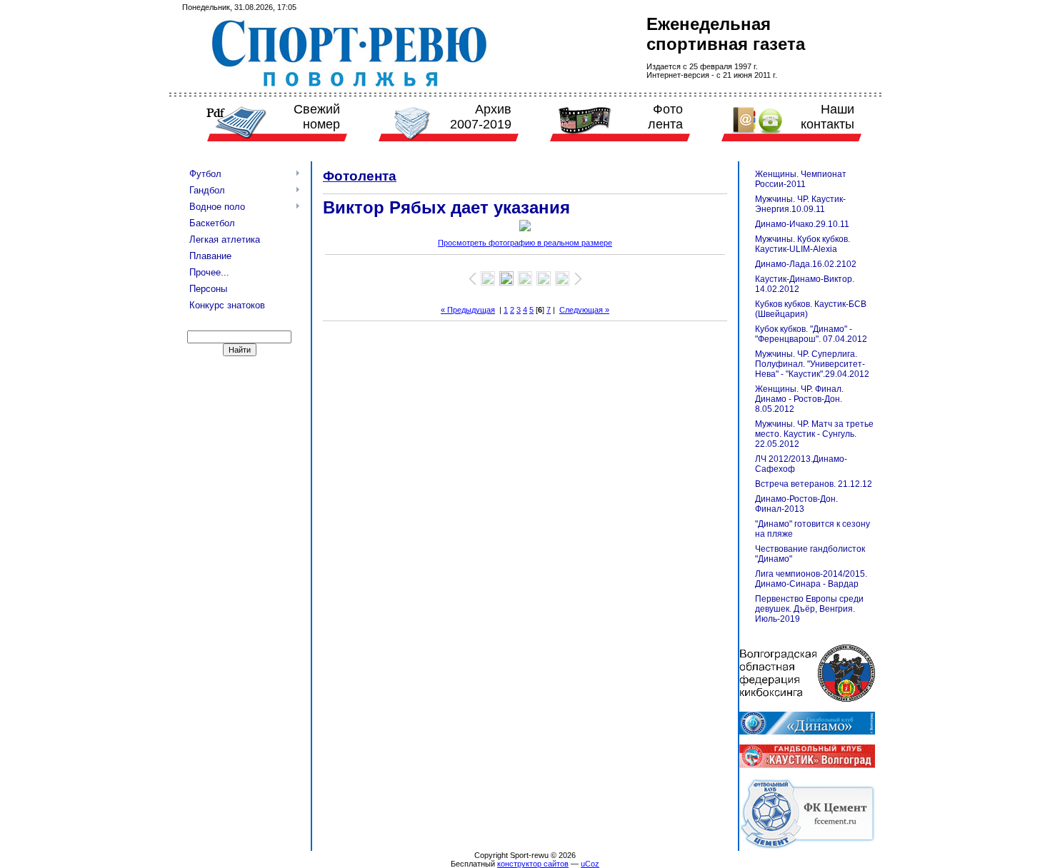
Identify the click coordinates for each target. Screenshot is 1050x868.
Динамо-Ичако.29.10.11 (802, 224)
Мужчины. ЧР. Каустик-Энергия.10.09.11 (800, 204)
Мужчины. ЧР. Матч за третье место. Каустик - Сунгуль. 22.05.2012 (814, 434)
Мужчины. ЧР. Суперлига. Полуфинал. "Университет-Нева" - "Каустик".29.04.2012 (812, 364)
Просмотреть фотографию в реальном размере (525, 242)
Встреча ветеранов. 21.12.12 (813, 484)
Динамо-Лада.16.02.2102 (805, 264)
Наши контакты (827, 116)
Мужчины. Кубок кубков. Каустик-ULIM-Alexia (802, 244)
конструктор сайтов (533, 863)
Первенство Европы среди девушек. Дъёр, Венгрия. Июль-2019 (809, 609)
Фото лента (665, 116)
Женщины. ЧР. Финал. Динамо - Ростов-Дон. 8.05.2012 (799, 399)
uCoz (590, 863)
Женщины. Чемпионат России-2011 (800, 179)
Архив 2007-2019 (480, 116)
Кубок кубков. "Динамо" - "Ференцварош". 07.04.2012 (811, 334)
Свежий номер (317, 116)
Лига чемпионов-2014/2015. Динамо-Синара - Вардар (811, 579)
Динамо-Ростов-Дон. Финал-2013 (796, 504)
